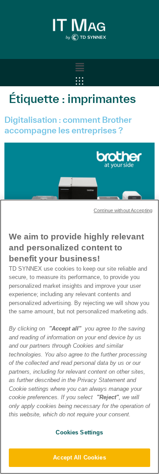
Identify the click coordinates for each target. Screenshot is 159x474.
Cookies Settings (79, 432)
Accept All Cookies (79, 457)
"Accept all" (65, 328)
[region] (79, 336)
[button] (79, 67)
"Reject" (108, 397)
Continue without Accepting (123, 210)
